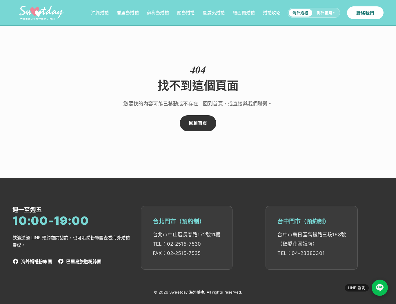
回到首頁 (198, 123)
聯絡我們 (365, 13)
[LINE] (380, 288)
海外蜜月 (326, 12)
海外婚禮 (300, 12)
